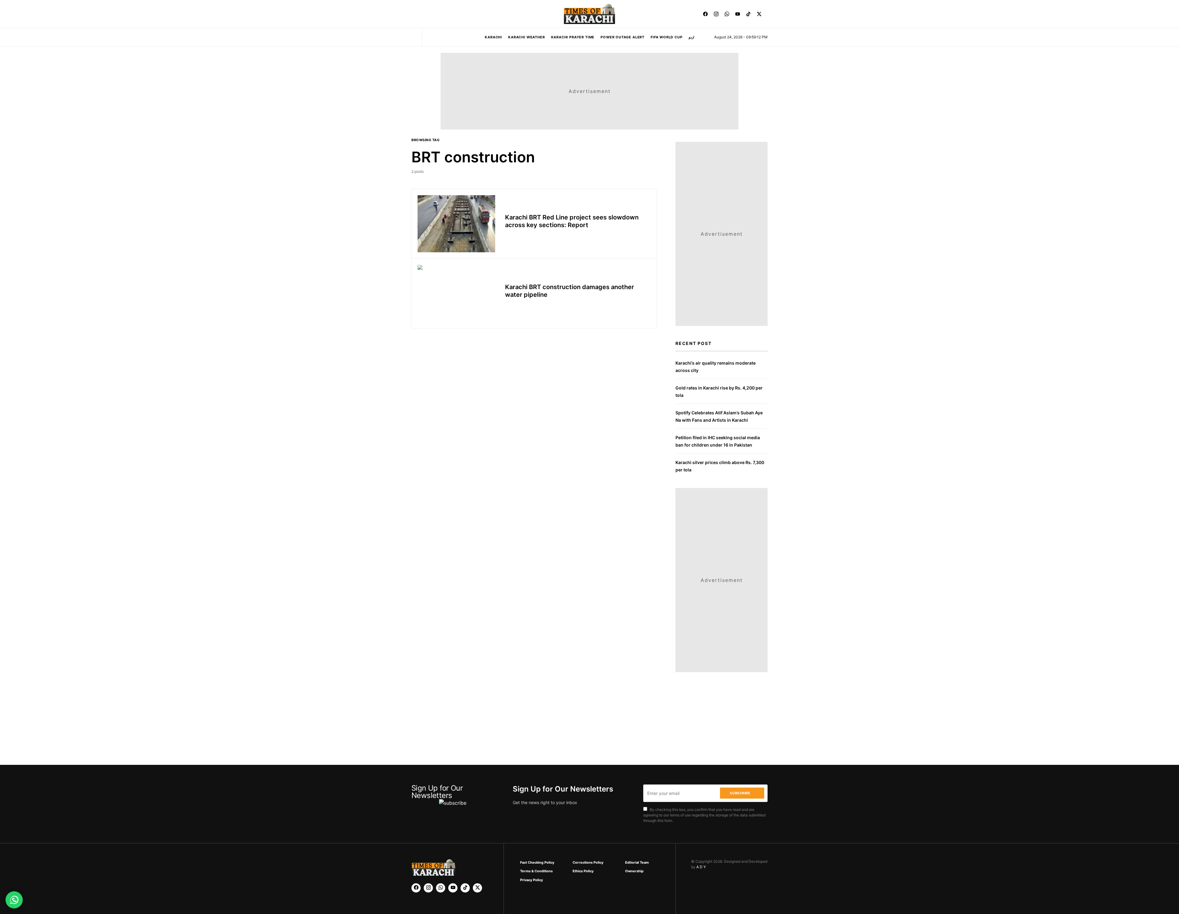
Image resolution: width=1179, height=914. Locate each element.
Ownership (634, 871)
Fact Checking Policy (537, 862)
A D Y (701, 867)
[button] (413, 14)
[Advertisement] (602, 893)
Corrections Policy (588, 862)
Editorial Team (637, 862)
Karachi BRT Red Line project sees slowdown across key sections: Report (572, 221)
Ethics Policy (583, 871)
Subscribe (740, 793)
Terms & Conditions (536, 871)
